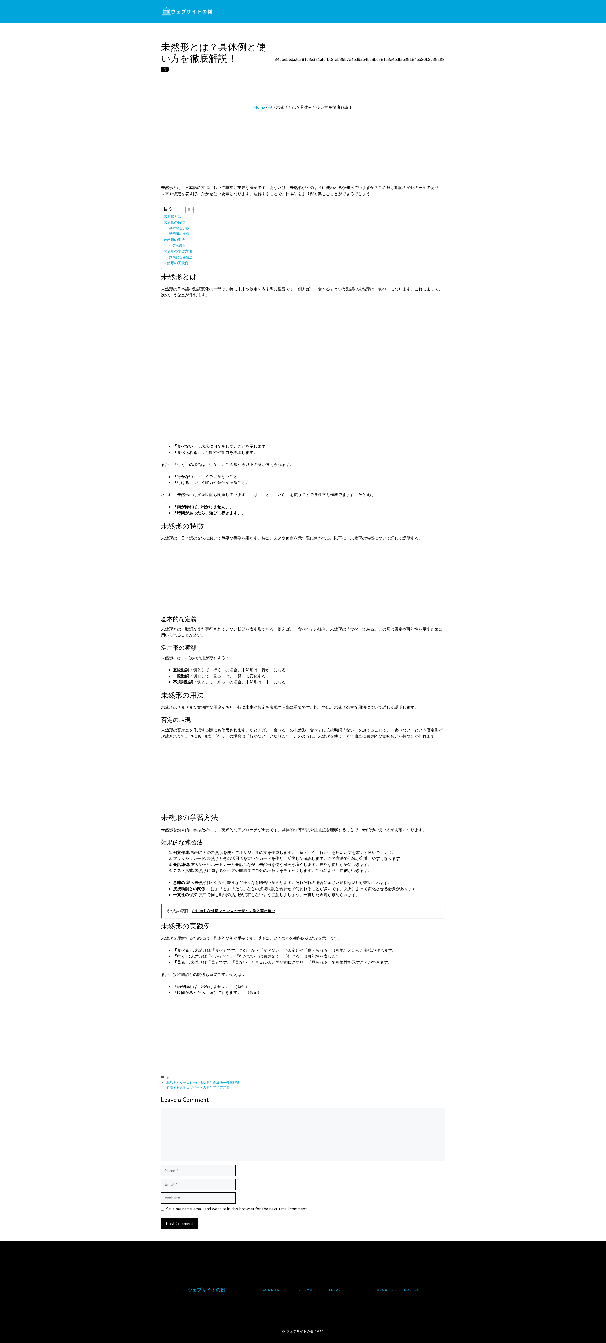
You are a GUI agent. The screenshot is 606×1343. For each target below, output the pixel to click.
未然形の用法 (174, 239)
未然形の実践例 (176, 262)
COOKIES (271, 1290)
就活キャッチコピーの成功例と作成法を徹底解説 (202, 1082)
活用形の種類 (179, 234)
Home (259, 107)
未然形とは (172, 216)
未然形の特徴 (174, 222)
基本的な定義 (179, 228)
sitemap (306, 1290)
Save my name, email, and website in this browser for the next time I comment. (237, 1209)
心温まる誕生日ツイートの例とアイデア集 (197, 1087)
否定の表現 (177, 245)
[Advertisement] (303, 150)
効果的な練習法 (180, 257)
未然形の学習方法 (178, 251)
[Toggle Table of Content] (187, 210)
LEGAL (335, 1290)
